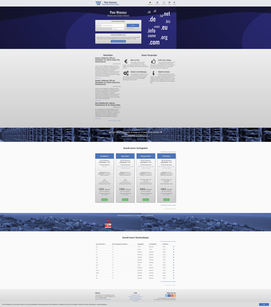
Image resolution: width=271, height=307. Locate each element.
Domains (157, 4)
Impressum (135, 300)
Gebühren (133, 296)
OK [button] (264, 304)
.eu (105, 166)
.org (132, 166)
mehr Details (104, 194)
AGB (130, 296)
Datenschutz (139, 296)
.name (127, 168)
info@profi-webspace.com (104, 299)
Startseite (150, 4)
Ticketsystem (134, 295)
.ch (124, 166)
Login (174, 4)
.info (122, 168)
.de (103, 166)
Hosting (164, 4)
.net (129, 166)
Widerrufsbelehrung (135, 298)
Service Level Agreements (136, 299)
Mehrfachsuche (130, 28)
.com (126, 166)
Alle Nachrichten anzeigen (114, 120)
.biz (124, 168)
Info (169, 4)
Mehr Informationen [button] (102, 304)
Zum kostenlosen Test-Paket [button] (118, 41)
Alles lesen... (98, 78)
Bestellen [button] (104, 199)
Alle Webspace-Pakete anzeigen (168, 152)
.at (122, 166)
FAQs (139, 295)
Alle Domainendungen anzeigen (168, 241)
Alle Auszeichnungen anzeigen (135, 230)
